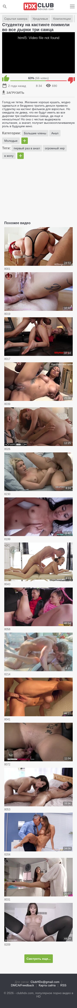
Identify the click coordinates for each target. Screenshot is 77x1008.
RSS (63, 985)
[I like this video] (5, 78)
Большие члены (35, 133)
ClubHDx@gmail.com (45, 982)
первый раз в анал (27, 148)
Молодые (11, 140)
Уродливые (40, 18)
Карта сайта (47, 985)
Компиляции (62, 18)
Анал (54, 133)
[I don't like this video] (71, 78)
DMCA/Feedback (22, 985)
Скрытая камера (15, 18)
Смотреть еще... (39, 958)
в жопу (8, 155)
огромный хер (55, 148)
